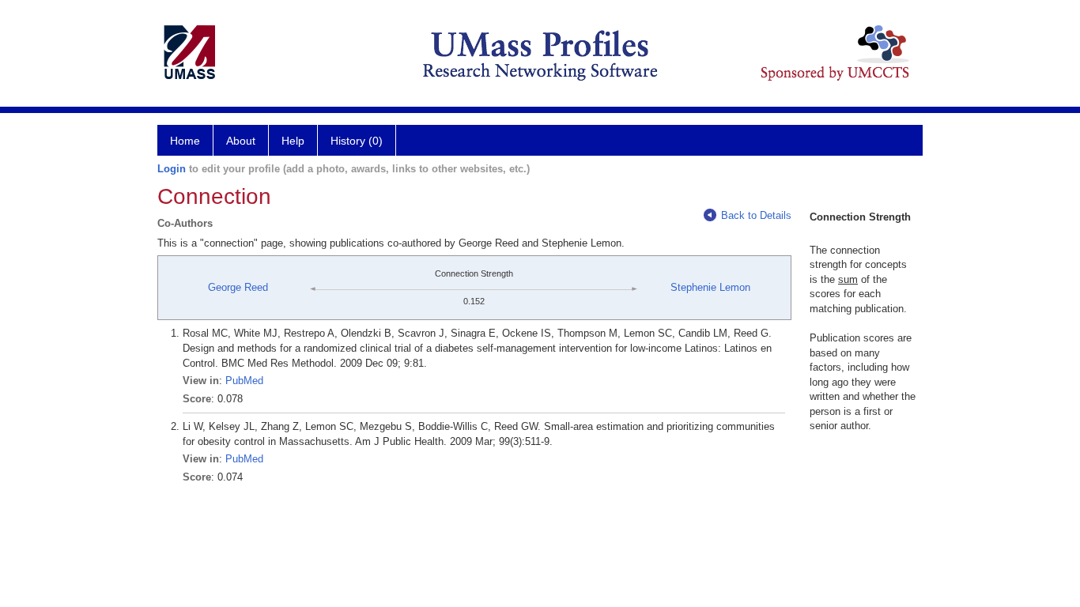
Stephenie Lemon (710, 287)
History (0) (356, 140)
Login (171, 169)
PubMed (244, 380)
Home (185, 140)
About (240, 140)
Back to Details (756, 215)
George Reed (238, 287)
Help (292, 140)
